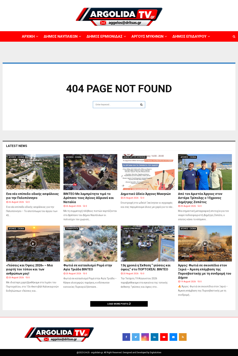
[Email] (173, 337)
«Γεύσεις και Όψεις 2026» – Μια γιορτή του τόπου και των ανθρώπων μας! (29, 269)
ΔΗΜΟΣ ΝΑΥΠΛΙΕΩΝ (129, 2)
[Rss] (183, 337)
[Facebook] (126, 337)
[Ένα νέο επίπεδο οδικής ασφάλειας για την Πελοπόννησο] (33, 172)
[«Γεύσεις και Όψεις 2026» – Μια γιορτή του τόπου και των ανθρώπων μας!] (33, 244)
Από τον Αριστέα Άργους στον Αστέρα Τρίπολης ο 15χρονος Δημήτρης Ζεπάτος (200, 198)
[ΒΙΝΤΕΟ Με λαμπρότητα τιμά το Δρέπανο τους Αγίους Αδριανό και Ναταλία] (90, 172)
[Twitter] (136, 337)
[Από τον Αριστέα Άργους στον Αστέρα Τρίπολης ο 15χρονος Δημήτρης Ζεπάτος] (205, 172)
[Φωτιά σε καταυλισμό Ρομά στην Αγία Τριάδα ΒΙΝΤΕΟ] (90, 244)
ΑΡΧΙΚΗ (113, 2)
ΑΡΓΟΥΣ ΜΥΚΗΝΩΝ (175, 2)
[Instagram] (145, 337)
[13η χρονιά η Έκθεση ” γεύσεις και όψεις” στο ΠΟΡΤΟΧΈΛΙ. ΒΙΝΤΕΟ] (148, 244)
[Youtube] (164, 337)
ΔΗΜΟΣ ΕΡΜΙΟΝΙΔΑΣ (152, 2)
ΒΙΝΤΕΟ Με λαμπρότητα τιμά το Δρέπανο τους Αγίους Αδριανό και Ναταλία (88, 198)
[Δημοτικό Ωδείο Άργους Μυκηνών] (148, 172)
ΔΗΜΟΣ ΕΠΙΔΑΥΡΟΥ (196, 2)
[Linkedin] (154, 337)
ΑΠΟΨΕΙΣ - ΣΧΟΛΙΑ (16, 157)
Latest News (16, 146)
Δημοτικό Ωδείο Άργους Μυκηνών (146, 194)
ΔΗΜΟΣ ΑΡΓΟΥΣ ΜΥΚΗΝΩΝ (134, 157)
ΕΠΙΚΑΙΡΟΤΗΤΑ (72, 229)
